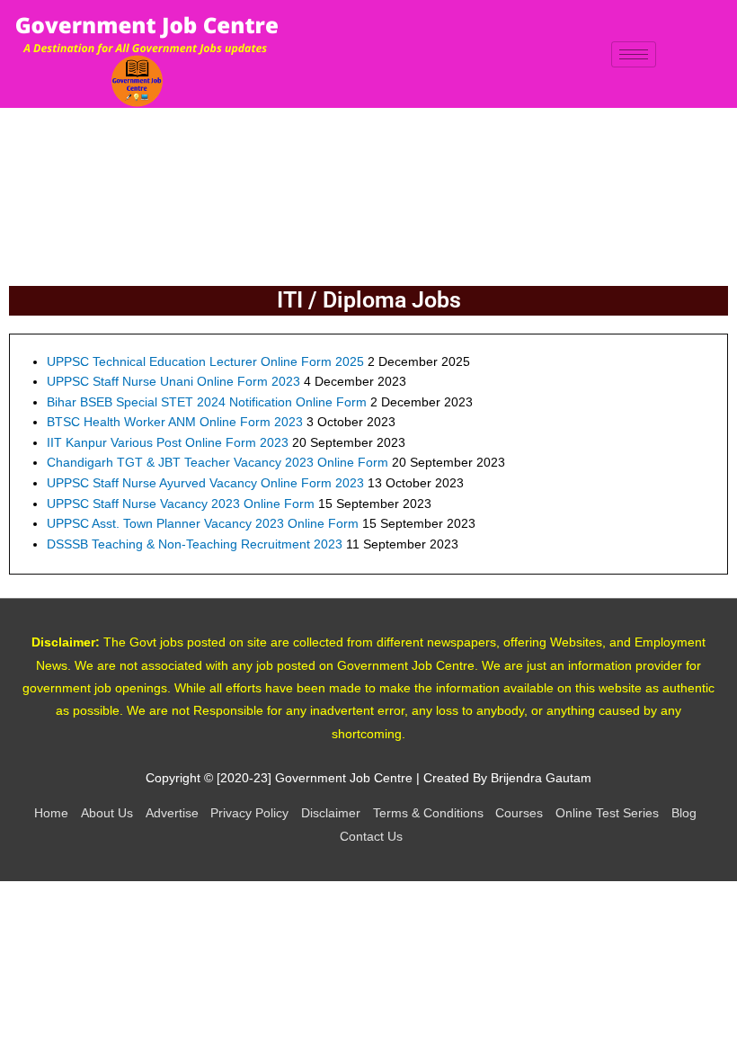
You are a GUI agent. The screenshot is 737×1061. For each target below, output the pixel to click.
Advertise (172, 813)
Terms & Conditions (428, 813)
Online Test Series (607, 813)
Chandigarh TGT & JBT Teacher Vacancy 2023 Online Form (217, 462)
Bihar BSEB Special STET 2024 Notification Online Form (207, 402)
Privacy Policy (249, 813)
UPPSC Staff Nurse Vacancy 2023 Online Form (181, 504)
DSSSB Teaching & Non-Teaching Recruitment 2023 (194, 544)
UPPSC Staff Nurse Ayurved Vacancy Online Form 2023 (205, 483)
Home (51, 813)
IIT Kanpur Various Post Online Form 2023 (168, 443)
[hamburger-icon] (633, 54)
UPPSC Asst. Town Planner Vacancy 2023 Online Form (203, 523)
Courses (519, 813)
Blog (684, 813)
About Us (107, 813)
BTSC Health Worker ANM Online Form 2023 (175, 422)
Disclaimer (330, 813)
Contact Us (371, 836)
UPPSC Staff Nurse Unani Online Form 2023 (173, 381)
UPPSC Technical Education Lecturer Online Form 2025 (205, 362)
